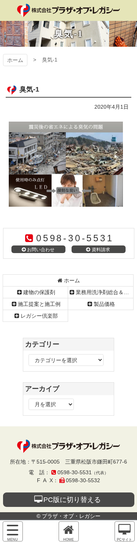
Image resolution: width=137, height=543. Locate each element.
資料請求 (101, 249)
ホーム (15, 60)
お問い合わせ (40, 249)
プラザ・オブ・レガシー (68, 10)
